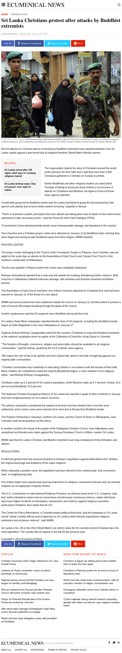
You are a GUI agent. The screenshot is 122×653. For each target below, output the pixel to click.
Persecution (19, 14)
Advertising (37, 650)
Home (4, 14)
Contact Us (21, 650)
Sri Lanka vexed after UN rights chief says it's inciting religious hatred (20, 172)
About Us (6, 650)
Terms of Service (57, 650)
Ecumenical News (35, 4)
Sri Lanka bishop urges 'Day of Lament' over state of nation (20, 186)
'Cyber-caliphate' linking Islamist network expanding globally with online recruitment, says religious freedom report (91, 602)
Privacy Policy (79, 650)
